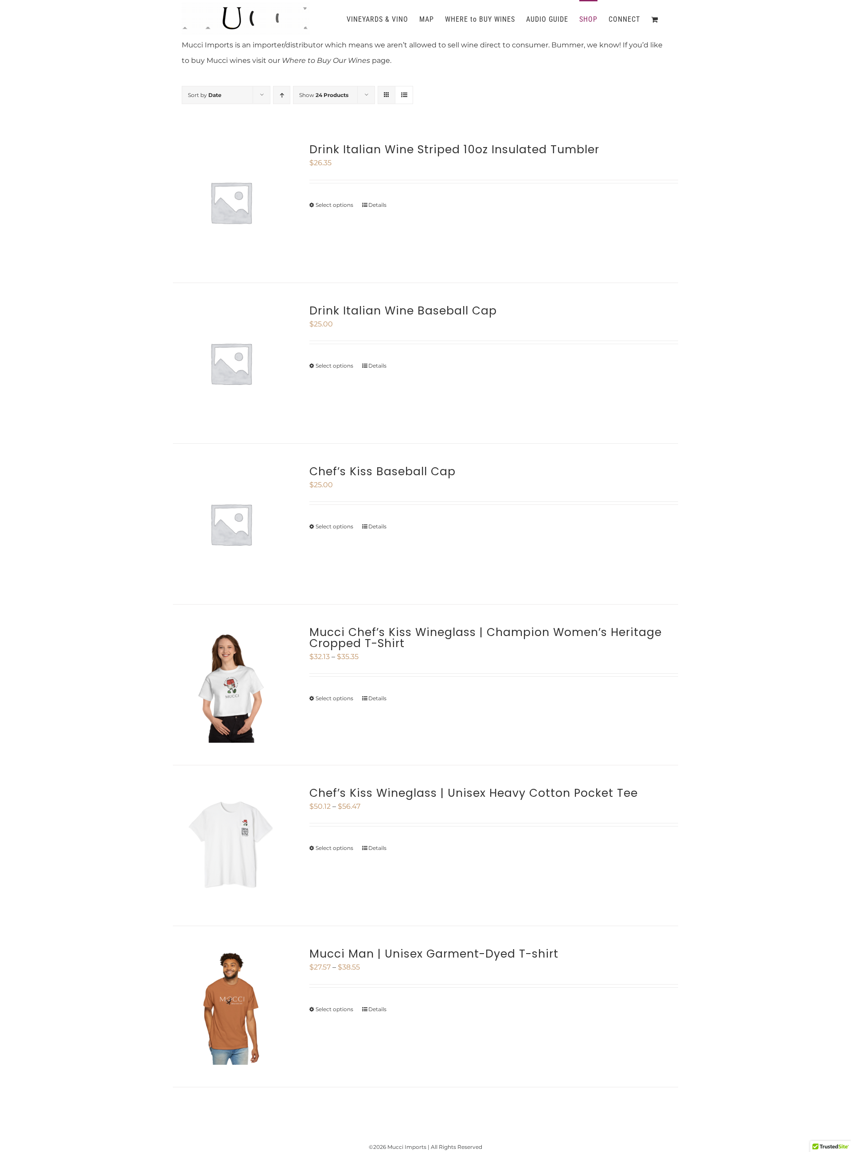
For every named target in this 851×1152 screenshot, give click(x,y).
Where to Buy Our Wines (326, 60)
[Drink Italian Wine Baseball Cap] (231, 363)
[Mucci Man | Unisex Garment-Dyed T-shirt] (231, 1006)
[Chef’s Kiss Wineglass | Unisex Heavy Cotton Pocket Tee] (231, 845)
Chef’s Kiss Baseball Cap (382, 471)
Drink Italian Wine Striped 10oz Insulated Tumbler (454, 149)
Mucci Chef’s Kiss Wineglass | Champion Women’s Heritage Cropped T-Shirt (485, 637)
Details (377, 205)
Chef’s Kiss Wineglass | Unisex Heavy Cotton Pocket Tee (473, 793)
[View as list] (404, 95)
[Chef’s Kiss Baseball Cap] (231, 524)
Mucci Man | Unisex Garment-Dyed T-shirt (433, 954)
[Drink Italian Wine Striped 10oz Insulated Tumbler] (231, 202)
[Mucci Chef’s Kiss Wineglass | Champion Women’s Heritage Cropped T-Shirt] (231, 685)
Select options (334, 205)
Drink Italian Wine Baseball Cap (403, 310)
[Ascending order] (281, 95)
